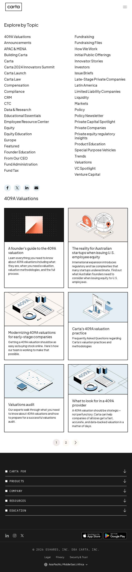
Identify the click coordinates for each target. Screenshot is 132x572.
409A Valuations (17, 36)
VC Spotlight (85, 168)
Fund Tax (11, 170)
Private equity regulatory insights (95, 136)
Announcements (17, 42)
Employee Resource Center (26, 121)
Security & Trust (79, 557)
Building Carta (16, 55)
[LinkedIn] (7, 535)
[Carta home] (13, 7)
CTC (7, 103)
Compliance (14, 91)
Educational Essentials (22, 115)
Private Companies (90, 128)
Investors (82, 67)
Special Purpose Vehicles (95, 150)
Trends (80, 156)
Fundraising (84, 36)
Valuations (83, 162)
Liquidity (82, 97)
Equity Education (18, 134)
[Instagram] (14, 535)
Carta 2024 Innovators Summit (29, 67)
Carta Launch (15, 73)
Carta (9, 61)
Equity (9, 128)
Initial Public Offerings (93, 55)
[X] (22, 535)
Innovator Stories (89, 61)
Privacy (60, 557)
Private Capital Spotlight (95, 121)
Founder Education (19, 152)
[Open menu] (125, 7)
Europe (10, 140)
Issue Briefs (84, 73)
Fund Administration (20, 164)
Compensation (16, 85)
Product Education (90, 144)
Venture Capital (87, 174)
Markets (81, 103)
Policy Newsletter (89, 115)
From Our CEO (16, 158)
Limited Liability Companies (97, 91)
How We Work (86, 49)
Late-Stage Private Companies (100, 79)
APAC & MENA (15, 49)
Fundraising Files (88, 42)
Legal (48, 557)
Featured (11, 146)
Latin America (86, 85)
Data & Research (17, 109)
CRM (8, 97)
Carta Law (12, 79)
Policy (80, 109)
